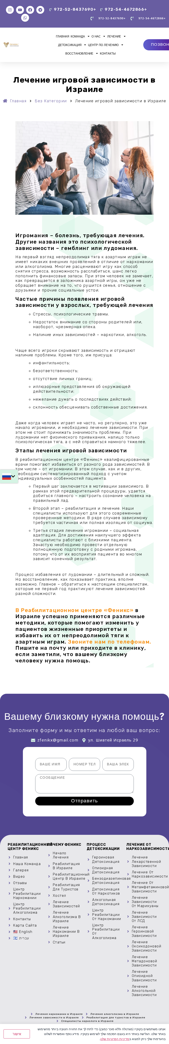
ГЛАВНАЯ (62, 36)
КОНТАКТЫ (108, 53)
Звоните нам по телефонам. (109, 642)
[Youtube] (20, 10)
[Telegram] (40, 10)
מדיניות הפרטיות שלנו (114, 1039)
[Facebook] (30, 10)
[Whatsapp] (25, 18)
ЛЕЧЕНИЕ (114, 36)
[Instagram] (10, 10)
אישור (17, 1034)
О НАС (96, 36)
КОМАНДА (78, 36)
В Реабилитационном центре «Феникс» (74, 610)
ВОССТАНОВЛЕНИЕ (79, 53)
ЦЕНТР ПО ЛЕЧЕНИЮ (103, 45)
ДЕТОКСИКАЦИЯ (69, 45)
